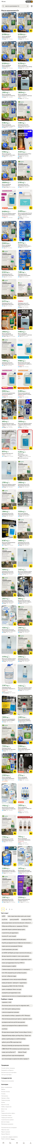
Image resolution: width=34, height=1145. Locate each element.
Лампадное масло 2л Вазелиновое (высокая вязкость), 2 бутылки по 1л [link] (24, 659)
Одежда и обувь (5, 1098)
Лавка (10, 1143)
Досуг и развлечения (6, 1087)
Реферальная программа (7, 1081)
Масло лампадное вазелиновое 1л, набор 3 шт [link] (25, 808)
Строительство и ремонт (7, 1119)
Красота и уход (5, 1104)
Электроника (4, 1096)
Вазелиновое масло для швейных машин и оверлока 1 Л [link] (25, 601)
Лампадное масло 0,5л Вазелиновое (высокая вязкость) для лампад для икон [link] (8, 514)
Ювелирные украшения (7, 1124)
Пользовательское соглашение (9, 1127)
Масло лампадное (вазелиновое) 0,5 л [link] (23, 778)
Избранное (17, 1143)
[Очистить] (28, 6)
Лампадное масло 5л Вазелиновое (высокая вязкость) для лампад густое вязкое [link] (23, 185)
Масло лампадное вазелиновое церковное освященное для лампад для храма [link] (24, 749)
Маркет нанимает (5, 1132)
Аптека (3, 1102)
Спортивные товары (6, 1115)
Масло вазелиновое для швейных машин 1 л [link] (24, 900)
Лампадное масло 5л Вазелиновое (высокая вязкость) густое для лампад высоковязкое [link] (23, 125)
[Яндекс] (13, 1139)
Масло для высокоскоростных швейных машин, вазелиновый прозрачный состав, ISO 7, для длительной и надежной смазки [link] (24, 454)
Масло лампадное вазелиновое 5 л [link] (6, 37)
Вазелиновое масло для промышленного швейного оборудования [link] (24, 363)
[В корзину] (15, 30)
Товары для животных (6, 1117)
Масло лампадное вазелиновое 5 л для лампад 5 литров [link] (9, 154)
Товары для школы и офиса (8, 1113)
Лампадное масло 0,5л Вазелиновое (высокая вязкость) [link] (23, 485)
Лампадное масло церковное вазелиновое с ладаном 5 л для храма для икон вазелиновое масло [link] (24, 245)
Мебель (3, 1089)
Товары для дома (5, 1100)
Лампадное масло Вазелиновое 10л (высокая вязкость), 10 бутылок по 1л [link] (9, 749)
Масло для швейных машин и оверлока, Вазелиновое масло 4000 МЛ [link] (25, 424)
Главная (3, 1143)
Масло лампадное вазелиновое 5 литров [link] (7, 334)
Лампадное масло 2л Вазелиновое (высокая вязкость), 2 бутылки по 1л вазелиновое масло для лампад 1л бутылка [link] (8, 601)
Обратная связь (5, 1129)
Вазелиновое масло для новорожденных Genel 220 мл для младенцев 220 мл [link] (8, 630)
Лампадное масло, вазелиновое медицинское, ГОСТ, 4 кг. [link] (9, 688)
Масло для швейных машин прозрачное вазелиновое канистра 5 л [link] (9, 214)
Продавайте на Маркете (7, 1070)
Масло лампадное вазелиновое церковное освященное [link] (8, 778)
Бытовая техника (5, 1091)
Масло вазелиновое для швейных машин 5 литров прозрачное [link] (24, 393)
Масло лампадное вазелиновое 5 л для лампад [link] (25, 66)
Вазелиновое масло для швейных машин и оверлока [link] (9, 424)
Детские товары (5, 1122)
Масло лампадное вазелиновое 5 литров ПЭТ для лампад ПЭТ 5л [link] (8, 125)
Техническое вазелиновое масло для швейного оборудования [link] (8, 393)
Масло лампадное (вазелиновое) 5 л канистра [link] (25, 95)
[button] (32, 6)
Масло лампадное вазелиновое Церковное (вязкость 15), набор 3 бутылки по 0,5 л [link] (24, 839)
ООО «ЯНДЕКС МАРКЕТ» (11, 1137)
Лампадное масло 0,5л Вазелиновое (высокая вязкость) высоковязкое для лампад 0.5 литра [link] (8, 839)
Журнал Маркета (5, 1134)
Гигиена (3, 1093)
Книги (2, 1111)
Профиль (30, 1143)
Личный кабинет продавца (8, 1068)
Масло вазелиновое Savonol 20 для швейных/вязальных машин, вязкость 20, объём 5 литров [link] (25, 214)
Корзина (23, 1143)
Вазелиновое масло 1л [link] (7, 453)
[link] (3, 916)
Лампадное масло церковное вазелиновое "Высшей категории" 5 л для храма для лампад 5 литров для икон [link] (24, 275)
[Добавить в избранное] (15, 14)
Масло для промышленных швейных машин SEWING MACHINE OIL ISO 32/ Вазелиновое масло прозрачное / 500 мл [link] (8, 720)
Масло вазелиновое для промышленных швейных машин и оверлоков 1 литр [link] (24, 720)
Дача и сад (4, 1109)
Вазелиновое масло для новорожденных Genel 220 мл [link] (8, 808)
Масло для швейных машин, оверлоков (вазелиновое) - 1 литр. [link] (25, 572)
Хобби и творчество (6, 1106)
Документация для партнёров (8, 1072)
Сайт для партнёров (6, 1074)
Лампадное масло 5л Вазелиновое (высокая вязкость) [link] (7, 275)
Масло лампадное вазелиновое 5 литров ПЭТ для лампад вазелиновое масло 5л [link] (8, 95)
